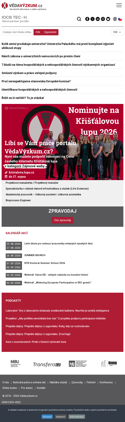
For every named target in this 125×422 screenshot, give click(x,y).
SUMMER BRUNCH (34, 255)
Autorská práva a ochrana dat (29, 382)
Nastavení (60, 416)
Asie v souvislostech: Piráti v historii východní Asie (36, 341)
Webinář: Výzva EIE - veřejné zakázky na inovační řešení (56, 274)
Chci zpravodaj (62, 220)
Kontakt (41, 387)
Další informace (77, 416)
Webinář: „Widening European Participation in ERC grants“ (57, 282)
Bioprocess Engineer (18, 200)
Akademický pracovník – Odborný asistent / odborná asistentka (43, 194)
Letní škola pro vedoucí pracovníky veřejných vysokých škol (58, 243)
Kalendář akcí (17, 233)
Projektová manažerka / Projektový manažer (32, 182)
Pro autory (27, 387)
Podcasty (13, 300)
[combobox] (56, 11)
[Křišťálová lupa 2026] (62, 141)
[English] (115, 19)
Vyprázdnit (50, 32)
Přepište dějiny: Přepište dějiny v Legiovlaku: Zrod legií (38, 334)
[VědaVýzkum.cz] (62, 5)
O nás (5, 382)
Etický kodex (9, 387)
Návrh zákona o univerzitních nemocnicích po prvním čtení (41, 56)
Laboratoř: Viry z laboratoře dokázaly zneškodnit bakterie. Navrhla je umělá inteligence (57, 310)
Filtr (38, 32)
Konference (106, 382)
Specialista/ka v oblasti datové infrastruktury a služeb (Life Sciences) (47, 188)
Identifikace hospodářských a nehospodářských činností (39, 89)
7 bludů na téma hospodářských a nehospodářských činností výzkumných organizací (58, 64)
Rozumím (47, 416)
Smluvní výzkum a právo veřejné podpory (29, 73)
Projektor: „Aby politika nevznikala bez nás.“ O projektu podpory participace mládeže (56, 318)
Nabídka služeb (58, 382)
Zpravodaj (62, 211)
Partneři (91, 382)
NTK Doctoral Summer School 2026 (44, 263)
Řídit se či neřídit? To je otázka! (23, 98)
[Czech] (120, 19)
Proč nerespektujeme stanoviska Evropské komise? (36, 81)
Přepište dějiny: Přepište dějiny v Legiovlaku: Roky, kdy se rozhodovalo (47, 326)
